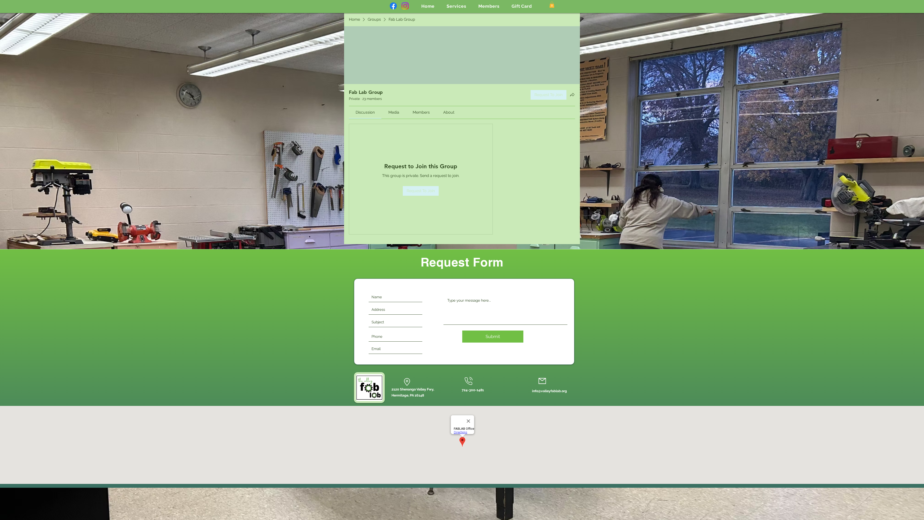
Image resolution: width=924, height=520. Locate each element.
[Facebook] (393, 6)
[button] (456, 6)
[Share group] (572, 95)
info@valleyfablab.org (549, 391)
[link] (365, 112)
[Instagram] (405, 6)
